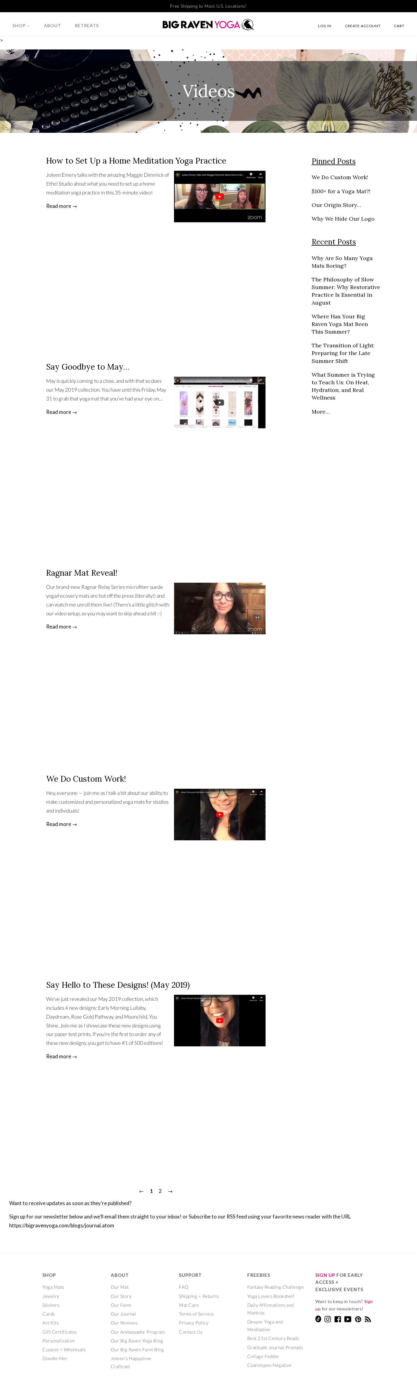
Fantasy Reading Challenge (275, 1287)
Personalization (58, 1340)
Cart (399, 26)
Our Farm (121, 1305)
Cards (48, 1313)
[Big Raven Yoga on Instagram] (327, 1320)
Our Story (121, 1296)
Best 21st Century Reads (273, 1338)
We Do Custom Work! (86, 779)
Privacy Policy (193, 1322)
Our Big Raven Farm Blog (137, 1349)
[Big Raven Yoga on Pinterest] (358, 1320)
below (76, 1216)
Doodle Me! (54, 1358)
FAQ (184, 1287)
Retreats (87, 25)
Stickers (50, 1305)
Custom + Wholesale (64, 1349)
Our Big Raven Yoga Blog (137, 1340)
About (52, 25)
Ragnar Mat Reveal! (82, 573)
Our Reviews (124, 1322)
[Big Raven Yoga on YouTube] (348, 1320)
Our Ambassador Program (138, 1331)
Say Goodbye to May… (87, 367)
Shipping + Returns (199, 1296)
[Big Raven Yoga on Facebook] (338, 1320)
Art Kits (50, 1322)
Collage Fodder (263, 1356)
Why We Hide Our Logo (343, 218)
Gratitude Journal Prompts (275, 1347)
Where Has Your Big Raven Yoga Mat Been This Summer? (340, 324)
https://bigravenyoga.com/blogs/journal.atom (61, 1225)
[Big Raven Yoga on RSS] (368, 1320)
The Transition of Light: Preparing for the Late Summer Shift (343, 353)
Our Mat (120, 1287)
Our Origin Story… (336, 204)
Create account (363, 26)
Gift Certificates (59, 1331)
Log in (325, 26)
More (318, 411)
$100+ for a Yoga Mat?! (341, 191)
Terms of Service (196, 1313)
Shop (20, 25)
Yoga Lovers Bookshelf (271, 1296)
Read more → (61, 206)
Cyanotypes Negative (269, 1365)
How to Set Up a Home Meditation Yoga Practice (136, 161)
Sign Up (325, 1275)
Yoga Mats (53, 1287)
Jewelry (50, 1296)
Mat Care (189, 1305)
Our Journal (123, 1313)
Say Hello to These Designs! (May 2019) (118, 985)
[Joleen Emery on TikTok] (318, 1320)
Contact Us (190, 1331)
